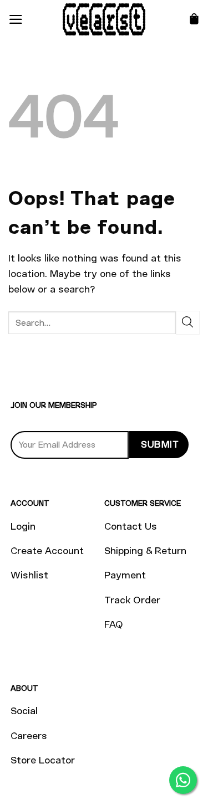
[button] (15, 19)
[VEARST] (104, 19)
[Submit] (188, 323)
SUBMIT (160, 444)
